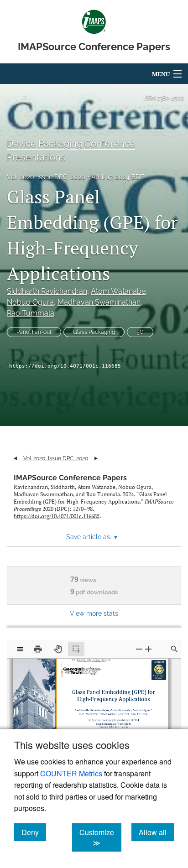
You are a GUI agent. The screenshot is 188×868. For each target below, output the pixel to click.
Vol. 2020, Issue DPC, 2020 (46, 177)
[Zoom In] (148, 649)
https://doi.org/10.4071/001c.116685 (65, 366)
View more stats (94, 613)
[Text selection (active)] (76, 649)
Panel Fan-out (34, 332)
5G (140, 332)
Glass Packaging (94, 332)
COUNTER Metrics (71, 773)
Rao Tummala (30, 313)
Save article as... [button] (91, 537)
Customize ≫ (100, 837)
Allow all (156, 831)
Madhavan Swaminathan (99, 302)
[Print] (38, 649)
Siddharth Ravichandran (47, 291)
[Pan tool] (58, 649)
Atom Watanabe (118, 291)
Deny (33, 831)
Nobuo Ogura (30, 302)
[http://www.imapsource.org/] (86, 661)
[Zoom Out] (139, 649)
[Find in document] (174, 649)
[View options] (20, 649)
